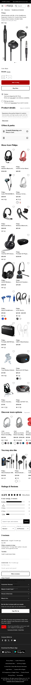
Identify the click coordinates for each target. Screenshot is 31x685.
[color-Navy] (23, 443)
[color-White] (17, 202)
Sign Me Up (15, 611)
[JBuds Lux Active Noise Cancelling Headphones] (19, 422)
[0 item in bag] (28, 6)
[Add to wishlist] (27, 27)
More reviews (15, 574)
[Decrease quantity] (3, 77)
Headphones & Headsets (18, 9)
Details (8, 72)
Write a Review (26, 494)
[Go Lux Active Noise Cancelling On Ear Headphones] (7, 422)
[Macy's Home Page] (8, 6)
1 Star (3, 514)
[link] (8, 169)
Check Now (21, 630)
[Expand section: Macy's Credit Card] (15, 589)
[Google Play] (19, 652)
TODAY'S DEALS (6, 1)
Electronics (7, 9)
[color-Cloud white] (3, 443)
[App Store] (6, 652)
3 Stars (3, 508)
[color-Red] (20, 202)
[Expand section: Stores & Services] (15, 593)
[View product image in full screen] (4, 58)
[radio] (17, 202)
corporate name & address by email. (15, 681)
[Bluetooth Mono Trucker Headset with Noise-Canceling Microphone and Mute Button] (8, 214)
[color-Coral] (27, 443)
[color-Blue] (3, 319)
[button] (15, 45)
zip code (12, 97)
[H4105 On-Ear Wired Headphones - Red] (23, 156)
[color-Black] (17, 319)
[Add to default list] (14, 150)
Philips (3, 13)
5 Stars (3, 501)
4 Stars (3, 505)
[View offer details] (15, 131)
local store (14, 102)
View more (5, 120)
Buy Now (15, 88)
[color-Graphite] (5, 443)
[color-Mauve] (8, 443)
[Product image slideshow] (15, 45)
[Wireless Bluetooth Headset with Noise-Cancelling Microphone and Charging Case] (23, 214)
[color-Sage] (11, 443)
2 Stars (3, 511)
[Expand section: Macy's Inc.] (15, 598)
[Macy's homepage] (2, 9)
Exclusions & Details (12, 630)
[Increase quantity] (10, 77)
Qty (6, 75)
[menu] (2, 6)
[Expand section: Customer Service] (15, 584)
